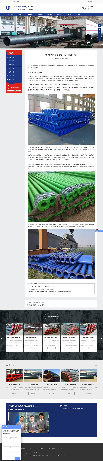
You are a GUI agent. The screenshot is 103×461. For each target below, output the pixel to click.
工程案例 (59, 14)
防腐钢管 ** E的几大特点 (37, 305)
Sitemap (40, 453)
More (96, 365)
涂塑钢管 (49, 14)
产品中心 (29, 448)
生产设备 (36, 448)
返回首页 (23, 448)
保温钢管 (30, 14)
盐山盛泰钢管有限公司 (23, 7)
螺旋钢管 (20, 14)
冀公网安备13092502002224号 (66, 455)
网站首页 (10, 14)
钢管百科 (11, 72)
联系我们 (78, 14)
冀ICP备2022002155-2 (53, 455)
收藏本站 (90, 1)
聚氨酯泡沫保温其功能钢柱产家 (36, 328)
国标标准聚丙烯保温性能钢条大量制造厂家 (77, 328)
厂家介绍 (69, 14)
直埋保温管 (88, 328)
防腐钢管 (39, 14)
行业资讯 (11, 68)
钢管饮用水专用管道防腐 (37, 302)
